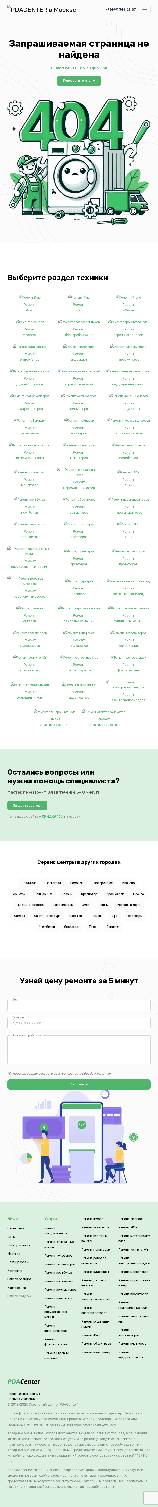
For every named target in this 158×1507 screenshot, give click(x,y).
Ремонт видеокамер (29, 356)
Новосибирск (63, 905)
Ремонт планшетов (30, 534)
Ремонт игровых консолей (79, 381)
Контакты (14, 1271)
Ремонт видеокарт (79, 356)
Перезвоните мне (77, 81)
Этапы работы (18, 1262)
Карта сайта (16, 1288)
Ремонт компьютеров (79, 406)
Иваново (128, 883)
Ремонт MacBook (30, 332)
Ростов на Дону (128, 905)
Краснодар (89, 894)
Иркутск (19, 894)
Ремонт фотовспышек (128, 667)
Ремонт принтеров (79, 561)
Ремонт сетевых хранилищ (128, 591)
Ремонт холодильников (29, 694)
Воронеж (77, 883)
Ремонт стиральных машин (79, 618)
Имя (15, 999)
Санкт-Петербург (47, 916)
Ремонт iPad (79, 307)
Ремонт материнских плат (30, 455)
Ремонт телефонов (79, 643)
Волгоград (53, 883)
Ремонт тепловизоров (128, 643)
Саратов (75, 916)
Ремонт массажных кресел (128, 430)
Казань (67, 894)
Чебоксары (134, 916)
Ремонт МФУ (128, 482)
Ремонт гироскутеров (128, 356)
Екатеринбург (103, 883)
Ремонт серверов (79, 591)
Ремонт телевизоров (29, 643)
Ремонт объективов (79, 509)
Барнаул (113, 927)
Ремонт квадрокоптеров (30, 406)
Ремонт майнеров (79, 430)
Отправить (79, 1084)
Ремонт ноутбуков (29, 509)
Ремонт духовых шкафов (29, 381)
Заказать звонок (26, 805)
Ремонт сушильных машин (128, 618)
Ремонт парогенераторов (128, 509)
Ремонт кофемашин (29, 430)
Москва (138, 894)
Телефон (18, 1017)
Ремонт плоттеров (79, 534)
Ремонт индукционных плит (128, 381)
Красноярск (115, 894)
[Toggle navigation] (145, 10)
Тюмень (96, 916)
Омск (85, 905)
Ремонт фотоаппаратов (79, 667)
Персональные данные (23, 1394)
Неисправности (18, 1245)
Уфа (114, 916)
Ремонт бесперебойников (79, 332)
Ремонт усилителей (29, 667)
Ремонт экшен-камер (79, 694)
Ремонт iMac (30, 307)
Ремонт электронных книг (54, 722)
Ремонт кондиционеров (128, 406)
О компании (15, 1228)
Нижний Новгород (30, 905)
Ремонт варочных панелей (128, 332)
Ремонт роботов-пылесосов (30, 594)
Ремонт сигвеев (29, 618)
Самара (19, 916)
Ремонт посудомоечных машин (29, 564)
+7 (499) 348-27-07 (121, 9)
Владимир (29, 883)
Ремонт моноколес (29, 482)
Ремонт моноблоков (128, 455)
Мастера (13, 1254)
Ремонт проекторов (128, 561)
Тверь (93, 927)
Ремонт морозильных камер (79, 485)
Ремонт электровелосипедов (128, 697)
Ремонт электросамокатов (104, 722)
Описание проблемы (26, 1035)
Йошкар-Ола (43, 894)
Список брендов (19, 1279)
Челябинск (47, 927)
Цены (11, 1237)
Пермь (103, 905)
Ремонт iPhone (128, 307)
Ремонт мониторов (79, 455)
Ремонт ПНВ (128, 534)
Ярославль (72, 927)
